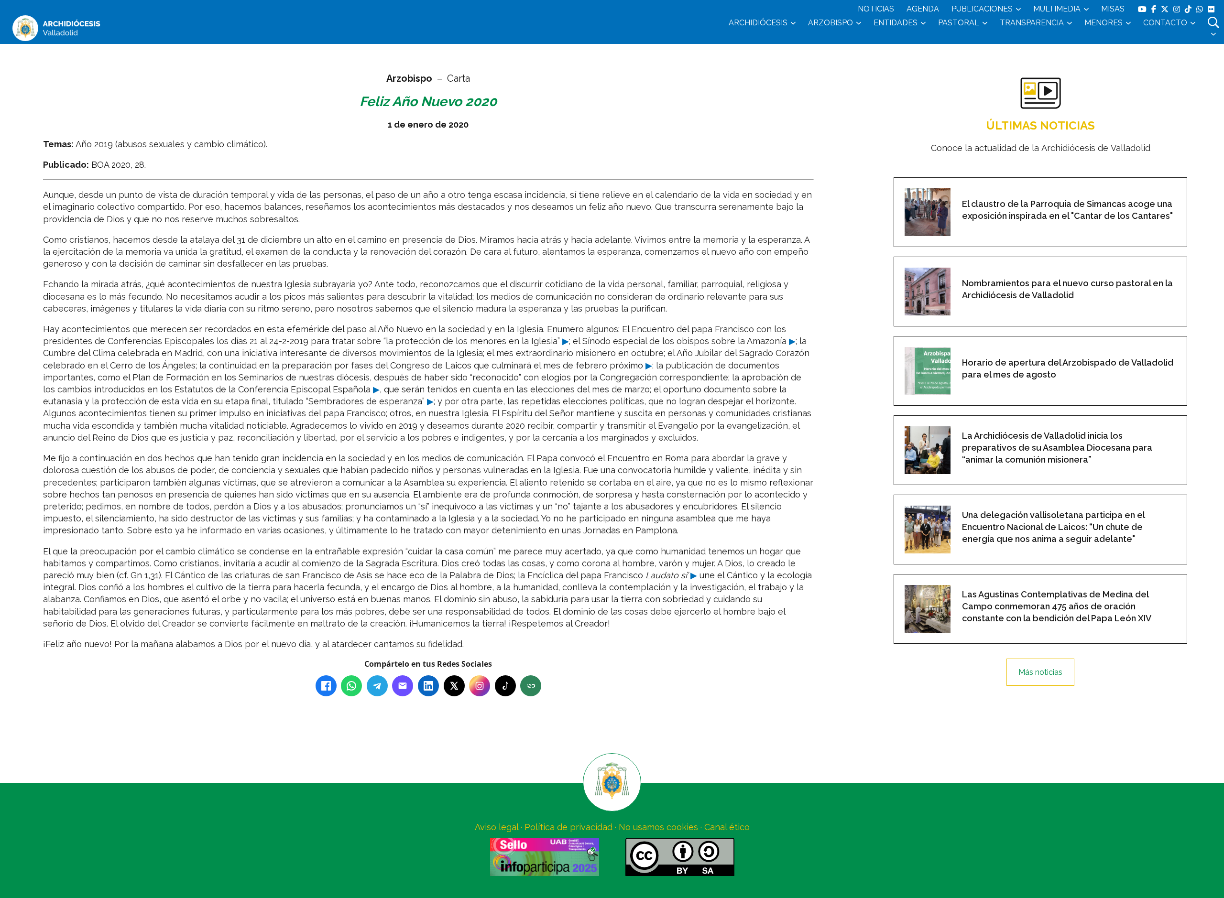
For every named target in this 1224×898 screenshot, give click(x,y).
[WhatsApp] (351, 685)
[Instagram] (479, 685)
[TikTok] (505, 685)
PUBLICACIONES (982, 8)
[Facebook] (326, 685)
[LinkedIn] (428, 685)
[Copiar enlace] (530, 685)
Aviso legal (496, 827)
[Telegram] (377, 685)
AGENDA (923, 8)
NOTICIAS (876, 8)
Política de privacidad (568, 827)
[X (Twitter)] (454, 685)
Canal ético (727, 827)
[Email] (402, 685)
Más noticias (1040, 672)
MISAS (1113, 8)
